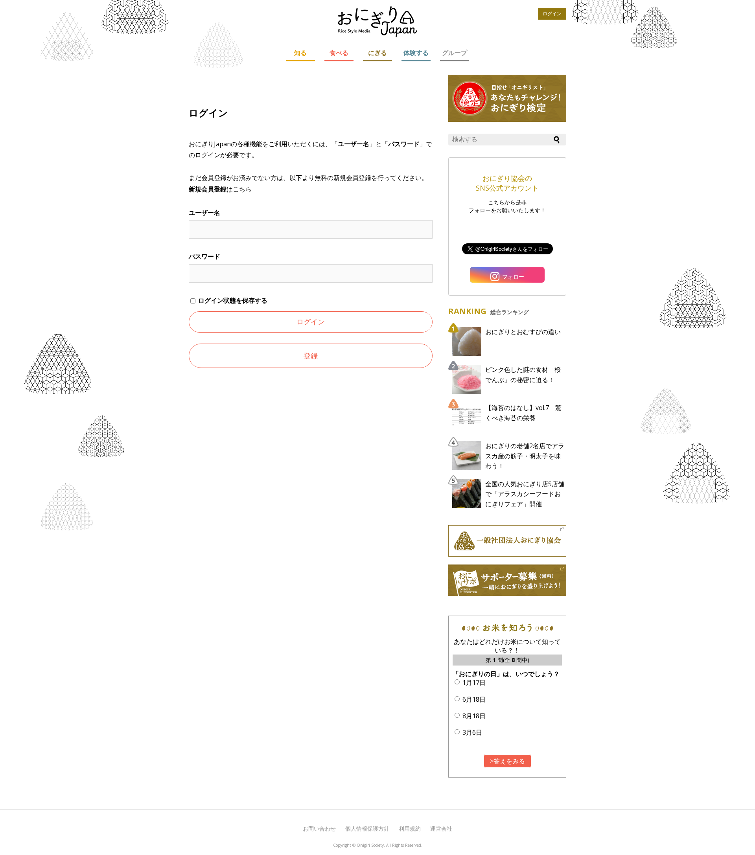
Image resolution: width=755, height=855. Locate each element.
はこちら (220, 189)
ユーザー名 (204, 212)
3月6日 (472, 732)
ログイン (552, 14)
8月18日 (474, 716)
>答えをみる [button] (507, 761)
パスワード (204, 256)
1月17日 (474, 682)
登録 (311, 355)
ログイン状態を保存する (232, 300)
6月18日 (474, 699)
